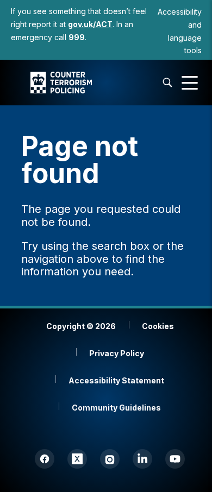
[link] (90, 24)
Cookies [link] (158, 326)
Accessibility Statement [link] (116, 380)
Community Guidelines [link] (116, 407)
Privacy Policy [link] (116, 353)
